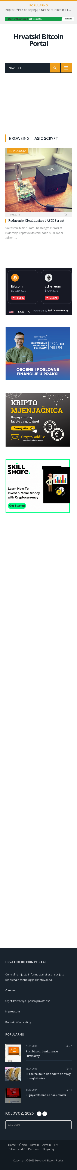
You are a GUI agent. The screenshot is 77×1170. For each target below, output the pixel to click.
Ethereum (53, 286)
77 (70, 1046)
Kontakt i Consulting (18, 1022)
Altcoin (46, 1145)
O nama (10, 990)
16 (70, 1068)
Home (12, 1145)
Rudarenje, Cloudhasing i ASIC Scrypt (36, 220)
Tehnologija (17, 151)
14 (70, 1089)
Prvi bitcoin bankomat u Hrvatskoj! (42, 1053)
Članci (23, 1145)
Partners (34, 1149)
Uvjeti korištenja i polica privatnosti (27, 1001)
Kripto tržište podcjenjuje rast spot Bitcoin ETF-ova (39, 10)
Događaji (49, 1149)
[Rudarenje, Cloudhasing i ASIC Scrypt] (38, 181)
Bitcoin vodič (17, 1149)
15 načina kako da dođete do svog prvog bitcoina (48, 1076)
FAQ (56, 1145)
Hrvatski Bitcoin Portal (38, 40)
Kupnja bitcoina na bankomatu (46, 1095)
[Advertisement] (38, 100)
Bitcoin (17, 286)
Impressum (12, 1011)
